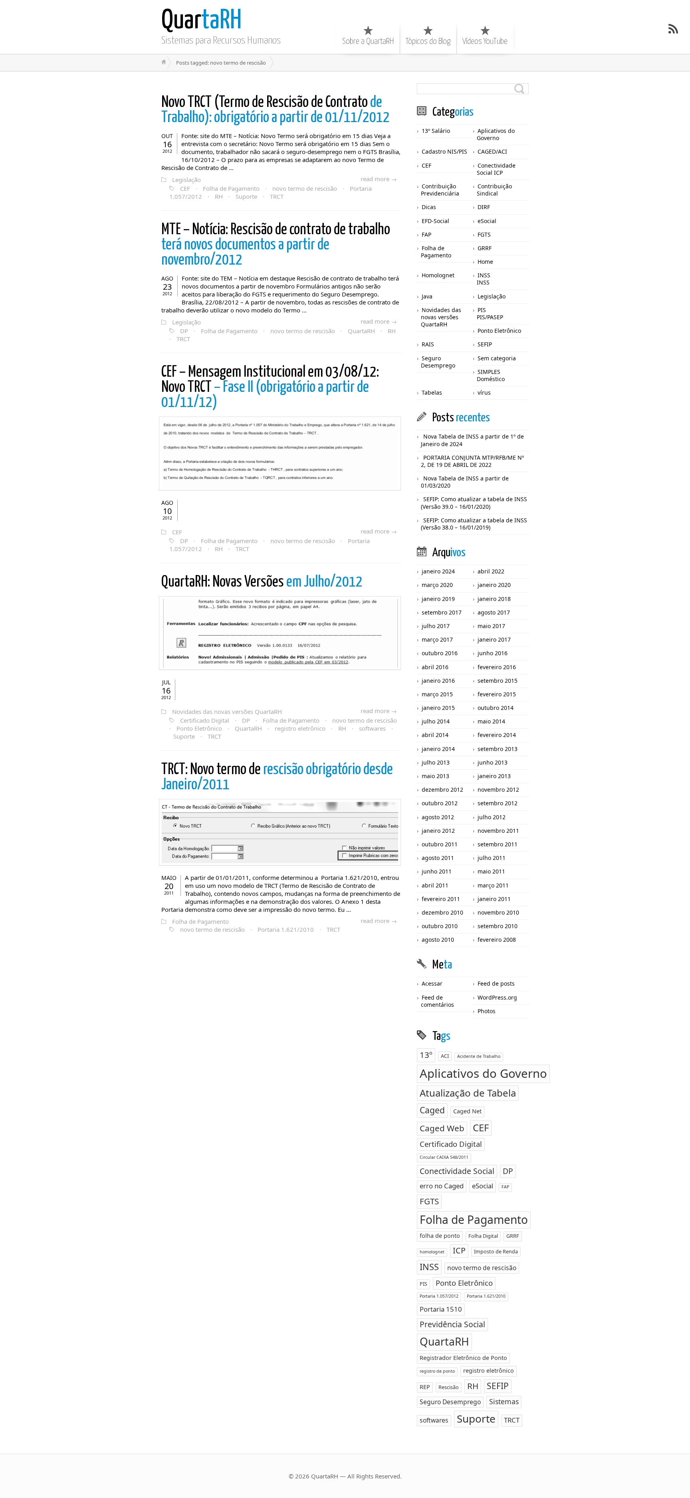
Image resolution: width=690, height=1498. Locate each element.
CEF (185, 188)
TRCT (277, 196)
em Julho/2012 (262, 582)
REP (425, 1387)
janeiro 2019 (438, 599)
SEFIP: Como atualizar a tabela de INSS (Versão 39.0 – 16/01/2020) (474, 502)
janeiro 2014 (438, 749)
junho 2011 (437, 871)
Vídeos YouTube (485, 41)
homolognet (432, 1252)
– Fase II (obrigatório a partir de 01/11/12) (270, 387)
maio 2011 (491, 871)
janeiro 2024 (438, 571)
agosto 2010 (438, 939)
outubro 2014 (496, 707)
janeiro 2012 (438, 830)
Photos (487, 1011)
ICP (459, 1250)
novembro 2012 (498, 789)
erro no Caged (442, 1185)
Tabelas (432, 392)
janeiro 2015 (438, 707)
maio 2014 (491, 721)
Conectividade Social (457, 1171)
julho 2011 (492, 858)
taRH (201, 21)
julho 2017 (436, 626)
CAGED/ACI (492, 151)
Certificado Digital (204, 720)
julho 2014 (436, 721)
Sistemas (504, 1401)
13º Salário (436, 130)
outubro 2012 (440, 803)
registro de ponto (437, 1371)
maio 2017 (491, 626)
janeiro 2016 (438, 680)
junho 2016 (493, 653)
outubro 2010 (440, 926)
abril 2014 (435, 735)
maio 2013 (435, 776)
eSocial (487, 221)
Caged (432, 1110)
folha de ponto (440, 1235)
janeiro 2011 (494, 899)
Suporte (246, 196)
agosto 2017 (494, 612)
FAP (426, 234)
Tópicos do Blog (428, 41)
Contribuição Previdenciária (440, 189)
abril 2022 (491, 571)
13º (426, 1054)
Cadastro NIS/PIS (444, 151)
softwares (372, 728)
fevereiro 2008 (497, 939)
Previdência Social (452, 1324)
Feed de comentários (437, 1001)
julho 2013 (436, 762)
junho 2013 (493, 762)
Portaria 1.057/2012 (439, 1296)
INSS (484, 275)
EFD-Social (435, 221)
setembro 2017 (442, 612)
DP (184, 331)
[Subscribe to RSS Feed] (673, 29)
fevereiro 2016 (497, 667)
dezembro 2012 (442, 789)
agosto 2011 (438, 858)
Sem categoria (497, 358)
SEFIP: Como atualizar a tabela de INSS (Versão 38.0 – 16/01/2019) (474, 523)
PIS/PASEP (490, 317)
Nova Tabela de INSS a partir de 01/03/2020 (465, 481)
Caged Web (442, 1128)
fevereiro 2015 (497, 694)
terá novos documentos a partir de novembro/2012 (275, 245)
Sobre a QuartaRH (368, 41)
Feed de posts (496, 983)
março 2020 (437, 585)
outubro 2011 (440, 844)
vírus (484, 392)
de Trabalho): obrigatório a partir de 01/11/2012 (275, 110)
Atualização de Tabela (468, 1092)
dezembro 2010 (442, 912)
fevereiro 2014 (497, 735)
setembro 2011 (498, 844)
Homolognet (438, 275)
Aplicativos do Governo (496, 134)
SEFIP (485, 344)
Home (485, 261)
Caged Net (467, 1111)
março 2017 (437, 639)
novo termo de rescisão (304, 188)
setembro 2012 (498, 803)
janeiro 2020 (494, 585)
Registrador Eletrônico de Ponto (463, 1358)
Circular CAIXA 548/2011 (444, 1157)
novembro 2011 (498, 830)
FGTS (484, 234)
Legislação (186, 180)
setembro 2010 (498, 926)
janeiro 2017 (494, 639)
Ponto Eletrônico (199, 728)
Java (427, 296)
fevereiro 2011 (441, 899)
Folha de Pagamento (231, 188)
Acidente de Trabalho (478, 1056)
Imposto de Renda (496, 1251)
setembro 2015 (498, 680)
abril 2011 (435, 885)
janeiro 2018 (494, 599)
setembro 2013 (498, 749)
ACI (445, 1055)
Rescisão (448, 1387)
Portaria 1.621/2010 (286, 929)
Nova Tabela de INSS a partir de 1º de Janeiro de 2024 (472, 440)
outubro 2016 (440, 653)
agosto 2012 (438, 817)
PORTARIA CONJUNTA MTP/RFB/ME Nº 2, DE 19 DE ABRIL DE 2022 (472, 461)
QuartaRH (361, 331)
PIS (482, 310)
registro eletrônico (300, 728)
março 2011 (493, 885)
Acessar (432, 983)
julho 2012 (492, 817)
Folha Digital (483, 1235)
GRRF (485, 248)
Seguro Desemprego (438, 361)
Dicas (429, 207)
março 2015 (437, 694)
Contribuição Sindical (494, 189)
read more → (379, 179)
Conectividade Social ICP (496, 169)
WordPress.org (497, 997)
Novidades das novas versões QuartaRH (227, 711)
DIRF (484, 207)
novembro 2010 (498, 912)
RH (219, 196)
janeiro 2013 (494, 776)
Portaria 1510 (441, 1309)
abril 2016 (435, 667)
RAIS (428, 344)
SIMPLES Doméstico (491, 375)
